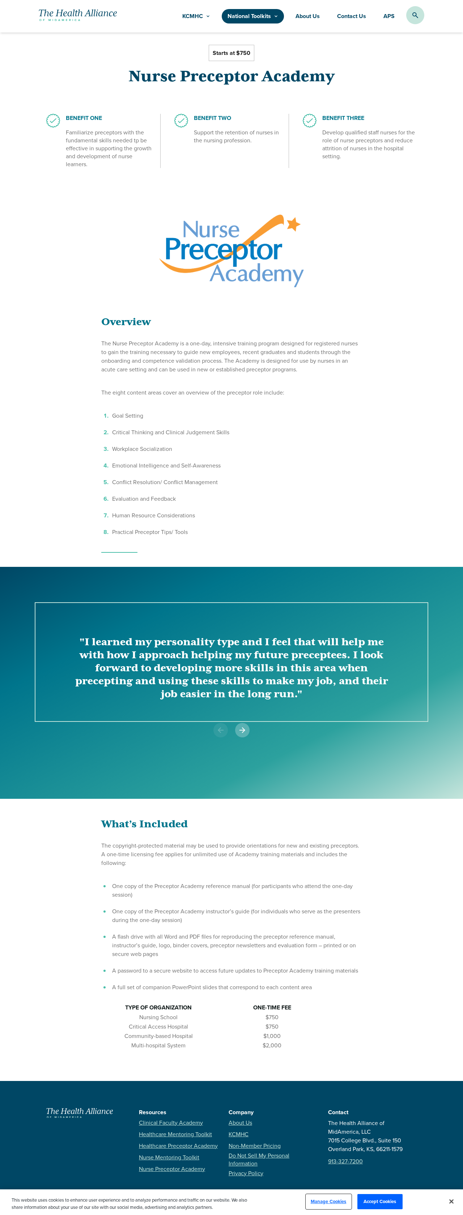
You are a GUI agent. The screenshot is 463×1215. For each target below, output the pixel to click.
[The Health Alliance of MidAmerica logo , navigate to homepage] (79, 1116)
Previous (214, 740)
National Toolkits (249, 16)
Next (231, 740)
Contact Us (351, 16)
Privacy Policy (246, 1173)
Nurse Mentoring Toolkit (169, 1157)
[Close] (451, 1201)
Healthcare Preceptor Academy (178, 1146)
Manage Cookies (329, 1201)
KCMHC (239, 1134)
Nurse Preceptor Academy (172, 1169)
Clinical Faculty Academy (171, 1122)
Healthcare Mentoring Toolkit (175, 1134)
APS (389, 16)
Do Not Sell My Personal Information (259, 1159)
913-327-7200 (345, 1161)
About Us (308, 16)
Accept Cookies (380, 1201)
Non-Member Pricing (255, 1146)
